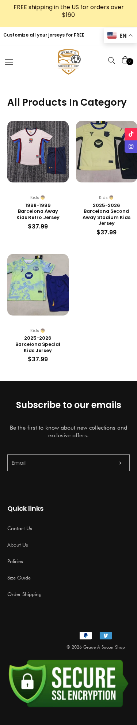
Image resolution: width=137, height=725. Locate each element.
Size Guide (19, 578)
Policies (15, 561)
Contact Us (19, 528)
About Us (17, 545)
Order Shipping (24, 594)
